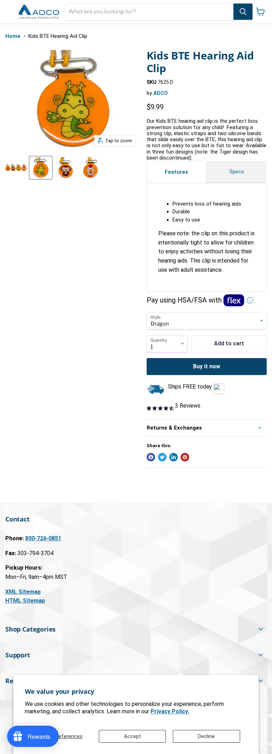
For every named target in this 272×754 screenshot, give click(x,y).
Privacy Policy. (170, 711)
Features (176, 172)
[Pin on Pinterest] (185, 457)
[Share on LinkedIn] (173, 457)
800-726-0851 (43, 538)
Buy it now (206, 366)
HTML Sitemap (25, 600)
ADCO (160, 93)
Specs (237, 171)
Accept (132, 736)
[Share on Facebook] (151, 457)
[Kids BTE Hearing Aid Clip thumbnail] (16, 167)
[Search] (243, 12)
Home (13, 36)
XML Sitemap (23, 591)
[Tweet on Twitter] (162, 457)
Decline (206, 736)
